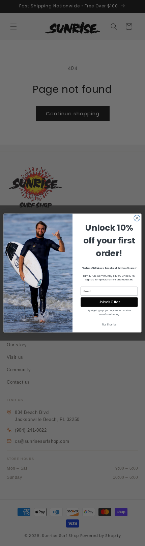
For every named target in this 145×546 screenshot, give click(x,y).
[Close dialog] (137, 218)
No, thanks (109, 324)
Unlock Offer (109, 302)
